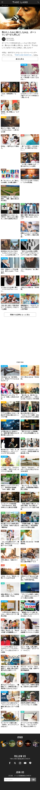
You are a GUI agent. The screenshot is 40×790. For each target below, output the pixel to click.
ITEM (22, 258)
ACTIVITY (3, 117)
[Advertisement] (20, 340)
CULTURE (3, 83)
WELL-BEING (24, 64)
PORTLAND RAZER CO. (23, 55)
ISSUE (3, 204)
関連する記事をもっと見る (20, 315)
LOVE (22, 135)
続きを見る (20, 59)
